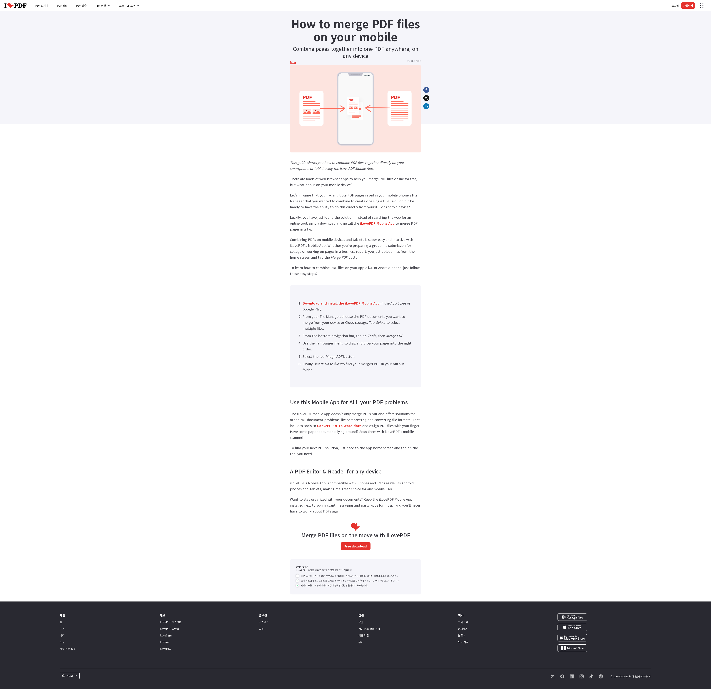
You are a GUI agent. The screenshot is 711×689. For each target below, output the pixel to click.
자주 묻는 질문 (68, 649)
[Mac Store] (572, 637)
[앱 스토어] (572, 627)
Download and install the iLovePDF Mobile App (341, 303)
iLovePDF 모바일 (169, 629)
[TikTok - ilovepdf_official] (591, 676)
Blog (293, 62)
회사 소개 (463, 622)
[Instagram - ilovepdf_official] (581, 676)
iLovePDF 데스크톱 (170, 622)
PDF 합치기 (41, 5)
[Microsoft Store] (572, 648)
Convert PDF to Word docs (339, 425)
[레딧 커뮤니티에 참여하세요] (601, 676)
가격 (62, 635)
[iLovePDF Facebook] (562, 676)
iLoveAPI (164, 642)
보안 (360, 622)
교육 (261, 629)
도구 (62, 642)
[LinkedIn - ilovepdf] (572, 676)
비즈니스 (263, 622)
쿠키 (360, 642)
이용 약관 (363, 635)
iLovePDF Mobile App (377, 223)
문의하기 (463, 629)
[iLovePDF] (15, 5)
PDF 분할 (62, 5)
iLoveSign (165, 635)
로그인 (675, 5)
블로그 (461, 635)
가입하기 (688, 5)
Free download (355, 546)
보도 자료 (463, 642)
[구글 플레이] (572, 617)
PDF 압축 (81, 5)
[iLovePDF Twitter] (552, 676)
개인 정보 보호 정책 (369, 629)
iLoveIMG (165, 649)
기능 (62, 629)
